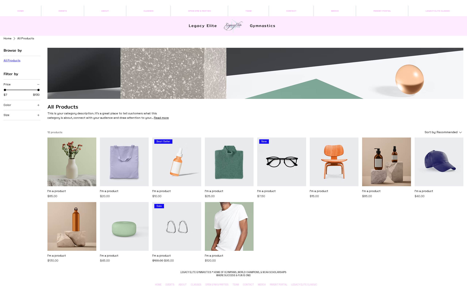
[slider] (5, 90)
